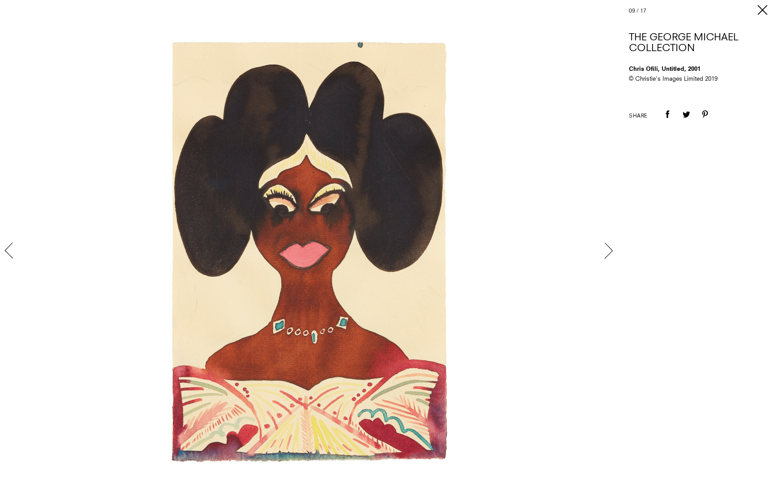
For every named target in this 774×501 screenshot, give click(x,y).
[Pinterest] (705, 120)
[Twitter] (686, 120)
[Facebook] (667, 120)
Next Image (608, 251)
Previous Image (10, 251)
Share (638, 116)
